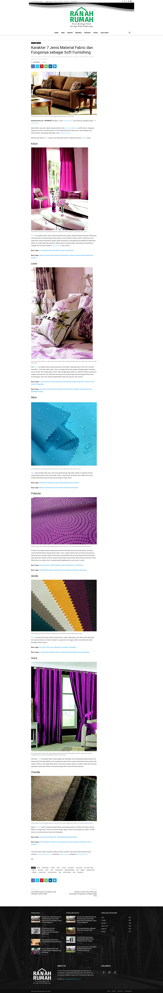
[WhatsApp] (46, 66)
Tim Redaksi (36, 62)
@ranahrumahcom (82, 854)
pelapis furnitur (91, 870)
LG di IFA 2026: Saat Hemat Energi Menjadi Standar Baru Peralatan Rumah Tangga (85, 939)
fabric (46, 138)
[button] (129, 32)
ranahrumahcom (52, 872)
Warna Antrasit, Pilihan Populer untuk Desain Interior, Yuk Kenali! (61, 565)
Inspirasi (38, 40)
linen (36, 367)
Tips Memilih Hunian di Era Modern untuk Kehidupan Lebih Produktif (43, 893)
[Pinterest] (42, 66)
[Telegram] (55, 66)
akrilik (38, 867)
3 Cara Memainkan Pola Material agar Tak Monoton (56, 250)
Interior (45, 40)
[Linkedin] (50, 66)
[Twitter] (126, 1)
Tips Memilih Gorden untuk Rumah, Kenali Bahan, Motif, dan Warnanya (63, 570)
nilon (77, 870)
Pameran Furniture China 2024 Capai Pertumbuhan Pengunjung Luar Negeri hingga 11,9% (83, 894)
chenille (38, 827)
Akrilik (33, 637)
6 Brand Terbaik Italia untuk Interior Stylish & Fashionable (58, 487)
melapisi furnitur (65, 133)
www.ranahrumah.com (44, 854)
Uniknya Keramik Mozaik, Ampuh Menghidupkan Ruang (58, 837)
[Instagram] (124, 1)
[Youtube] (131, 1)
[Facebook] (122, 1)
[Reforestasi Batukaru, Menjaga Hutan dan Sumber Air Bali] (70, 931)
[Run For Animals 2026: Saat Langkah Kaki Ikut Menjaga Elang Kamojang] (35, 951)
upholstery (68, 128)
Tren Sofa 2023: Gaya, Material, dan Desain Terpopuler (57, 647)
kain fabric (40, 870)
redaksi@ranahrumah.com (73, 979)
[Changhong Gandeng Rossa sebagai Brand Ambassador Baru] (35, 942)
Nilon (33, 473)
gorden (58, 245)
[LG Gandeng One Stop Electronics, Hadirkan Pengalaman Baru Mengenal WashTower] (35, 931)
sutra (39, 759)
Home (32, 40)
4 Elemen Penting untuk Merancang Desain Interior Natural (59, 483)
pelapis (75, 128)
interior (83, 138)
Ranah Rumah (63, 854)
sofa (53, 245)
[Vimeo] (129, 1)
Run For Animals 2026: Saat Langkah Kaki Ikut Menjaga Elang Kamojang (51, 950)
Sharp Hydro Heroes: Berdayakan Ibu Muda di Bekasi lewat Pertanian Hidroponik (86, 948)
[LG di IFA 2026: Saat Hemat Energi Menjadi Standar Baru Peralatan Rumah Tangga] (70, 939)
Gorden (64, 867)
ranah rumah (42, 872)
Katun (33, 235)
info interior (71, 867)
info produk (79, 867)
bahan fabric (45, 867)
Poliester (34, 872)
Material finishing (69, 870)
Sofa (60, 872)
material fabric (68, 121)
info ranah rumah (88, 867)
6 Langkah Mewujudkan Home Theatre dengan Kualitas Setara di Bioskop (64, 652)
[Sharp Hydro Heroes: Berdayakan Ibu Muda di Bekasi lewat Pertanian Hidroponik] (70, 949)
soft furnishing (67, 872)
